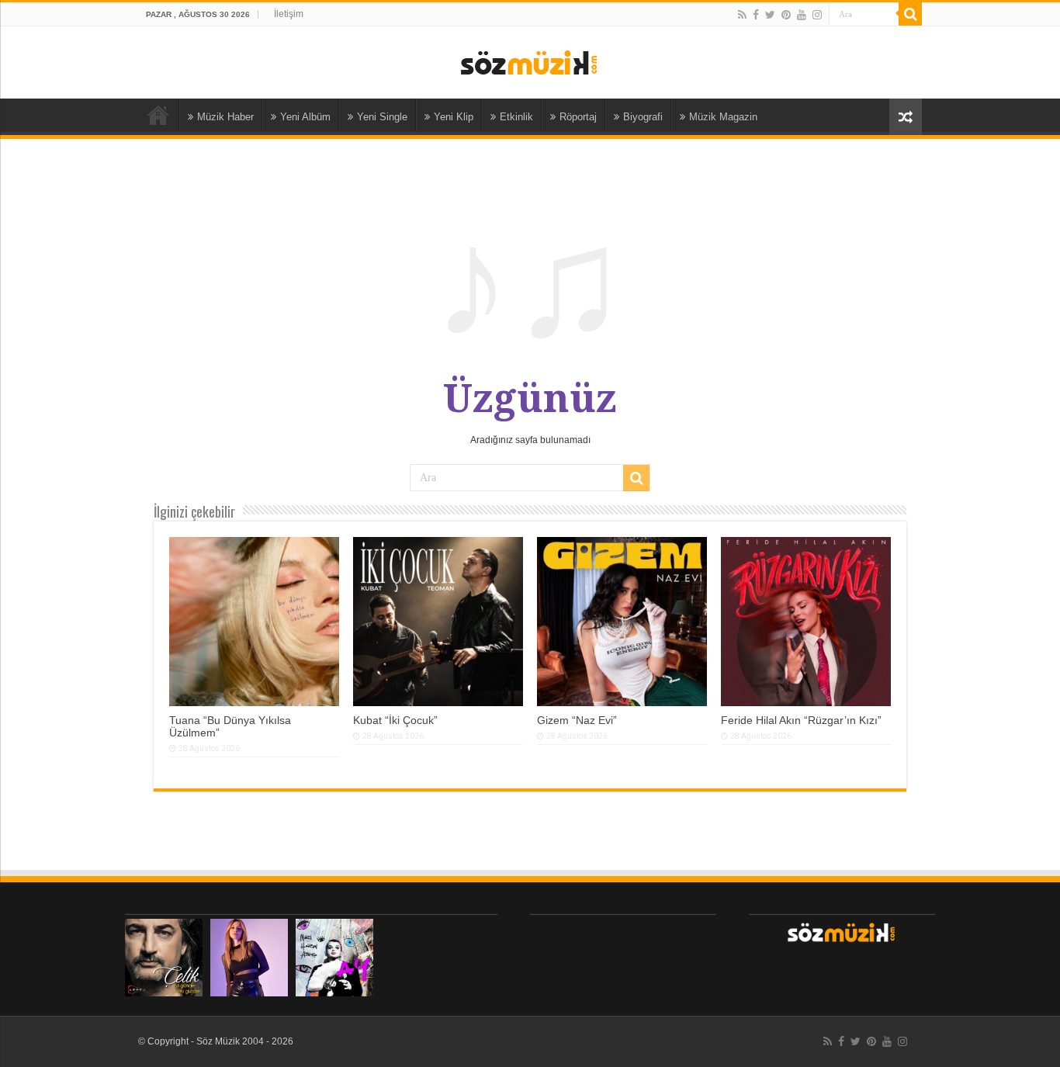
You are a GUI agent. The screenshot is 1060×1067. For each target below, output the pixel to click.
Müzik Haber (225, 117)
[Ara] (910, 14)
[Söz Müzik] (530, 61)
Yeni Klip (453, 117)
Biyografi (643, 117)
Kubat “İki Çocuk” (395, 720)
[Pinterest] (786, 14)
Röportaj (578, 117)
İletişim (288, 14)
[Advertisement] (623, 953)
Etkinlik (516, 117)
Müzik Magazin (723, 117)
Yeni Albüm (305, 117)
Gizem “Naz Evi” (577, 720)
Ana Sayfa (158, 115)
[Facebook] (755, 14)
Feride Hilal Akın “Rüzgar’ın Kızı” (801, 720)
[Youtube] (801, 14)
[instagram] (817, 14)
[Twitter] (770, 14)
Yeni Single (382, 117)
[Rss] (742, 14)
